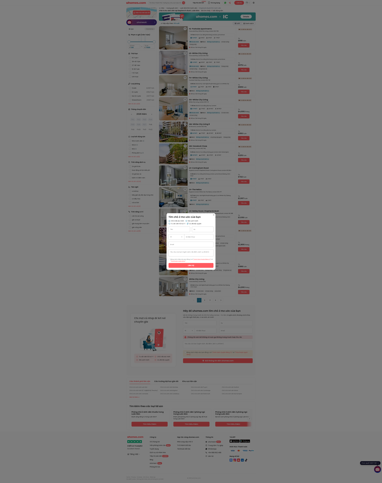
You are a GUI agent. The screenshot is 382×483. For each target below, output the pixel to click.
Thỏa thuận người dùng (178, 261)
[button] (182, 237)
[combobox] (176, 237)
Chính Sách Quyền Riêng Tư (201, 259)
